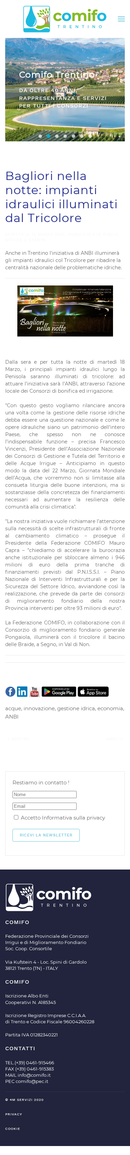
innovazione (39, 708)
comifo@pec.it (32, 1081)
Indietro (19, 739)
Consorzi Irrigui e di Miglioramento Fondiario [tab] (57, 136)
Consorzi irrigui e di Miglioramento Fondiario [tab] (82, 136)
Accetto (62, 817)
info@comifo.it (34, 1075)
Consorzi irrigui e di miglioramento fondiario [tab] (40, 136)
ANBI (12, 716)
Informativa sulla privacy (73, 817)
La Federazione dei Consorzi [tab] (65, 136)
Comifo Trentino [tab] (48, 136)
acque (13, 708)
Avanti (113, 739)
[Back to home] (65, 18)
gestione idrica (76, 708)
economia (110, 708)
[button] (121, 19)
